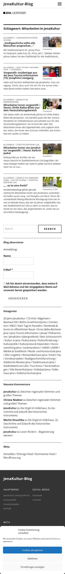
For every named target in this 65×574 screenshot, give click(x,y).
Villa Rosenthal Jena (21, 369)
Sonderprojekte (14, 358)
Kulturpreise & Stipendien (34, 344)
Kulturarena (29, 340)
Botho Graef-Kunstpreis (33, 322)
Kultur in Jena (18, 180)
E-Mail (8, 269)
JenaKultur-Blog (18, 3)
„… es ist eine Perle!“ (15, 185)
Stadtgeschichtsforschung (20, 39)
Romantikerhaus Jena (35, 355)
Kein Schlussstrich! (51, 336)
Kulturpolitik (10, 344)
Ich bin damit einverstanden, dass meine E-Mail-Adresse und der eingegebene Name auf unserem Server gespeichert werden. (30, 287)
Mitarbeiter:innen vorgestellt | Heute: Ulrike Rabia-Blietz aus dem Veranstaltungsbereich (22, 107)
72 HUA (31, 318)
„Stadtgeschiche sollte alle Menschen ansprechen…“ (19, 44)
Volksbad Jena (42, 369)
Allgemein (8, 38)
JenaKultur (10, 391)
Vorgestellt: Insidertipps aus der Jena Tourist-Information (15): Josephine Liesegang (20, 75)
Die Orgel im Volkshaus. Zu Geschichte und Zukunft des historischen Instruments (29, 411)
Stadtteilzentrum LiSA (27, 144)
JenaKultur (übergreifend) (15, 100)
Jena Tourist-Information (24, 333)
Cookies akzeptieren (32, 550)
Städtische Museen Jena (17, 362)
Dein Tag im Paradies (30, 325)
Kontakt (7, 508)
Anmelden (9, 454)
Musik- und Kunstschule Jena (44, 351)
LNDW (54, 347)
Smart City (55, 355)
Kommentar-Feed (45, 454)
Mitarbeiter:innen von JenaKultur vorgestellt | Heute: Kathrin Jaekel (22, 150)
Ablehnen (32, 558)
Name (7, 256)
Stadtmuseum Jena (43, 362)
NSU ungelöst (13, 355)
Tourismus (16, 69)
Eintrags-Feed (25, 454)
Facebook (37, 495)
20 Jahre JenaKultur (14, 318)
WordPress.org (12, 457)
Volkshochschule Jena (29, 373)
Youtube (36, 499)
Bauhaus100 (10, 322)
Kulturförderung (47, 340)
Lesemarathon (31, 347)
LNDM (45, 347)
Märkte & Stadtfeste (14, 351)
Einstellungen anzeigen (32, 566)
